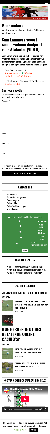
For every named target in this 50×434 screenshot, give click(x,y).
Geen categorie (13, 200)
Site (3, 153)
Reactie (6, 101)
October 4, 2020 (12, 84)
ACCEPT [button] (33, 430)
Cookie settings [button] (20, 429)
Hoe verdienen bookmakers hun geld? (28, 266)
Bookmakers (12, 25)
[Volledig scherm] (44, 409)
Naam (5, 133)
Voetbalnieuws (12, 209)
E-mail (5, 143)
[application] (25, 399)
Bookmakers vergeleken (16, 197)
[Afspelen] (5, 409)
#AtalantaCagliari (13, 73)
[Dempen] (40, 409)
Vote (25, 250)
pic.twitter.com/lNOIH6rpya (18, 76)
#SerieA (29, 73)
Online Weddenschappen (16, 206)
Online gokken (12, 203)
